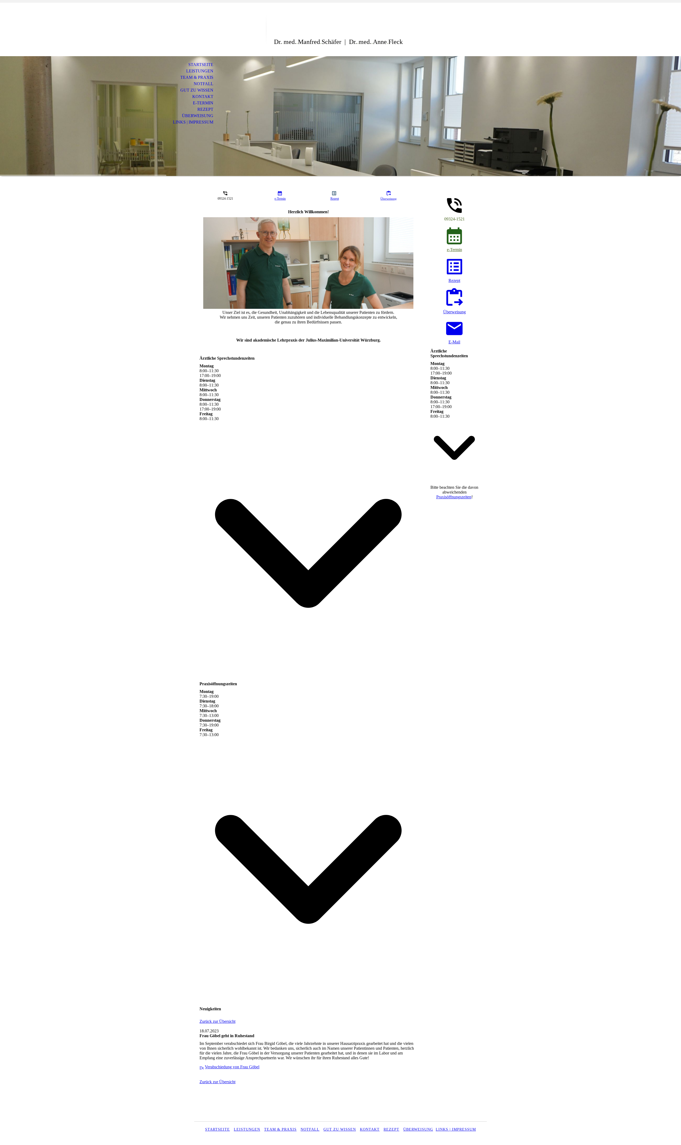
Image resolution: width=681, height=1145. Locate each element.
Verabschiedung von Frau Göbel (232, 1067)
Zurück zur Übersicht (217, 1021)
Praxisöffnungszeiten (453, 497)
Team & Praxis (196, 77)
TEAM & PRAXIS (280, 1129)
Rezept (205, 109)
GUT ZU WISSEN (339, 1129)
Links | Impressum (193, 122)
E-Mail (454, 342)
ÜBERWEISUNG (418, 1129)
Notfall (203, 83)
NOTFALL (310, 1129)
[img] (230, 26)
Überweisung (197, 115)
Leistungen (199, 71)
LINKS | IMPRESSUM (456, 1129)
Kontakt (202, 96)
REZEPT (391, 1129)
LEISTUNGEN (247, 1129)
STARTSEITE (217, 1129)
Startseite (200, 64)
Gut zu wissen (196, 90)
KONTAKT (370, 1129)
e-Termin (203, 103)
